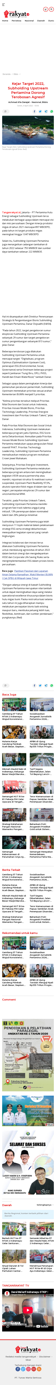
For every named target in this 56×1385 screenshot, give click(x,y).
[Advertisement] (28, 42)
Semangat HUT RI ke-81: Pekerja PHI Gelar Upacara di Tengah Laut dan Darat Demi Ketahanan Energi (13, 799)
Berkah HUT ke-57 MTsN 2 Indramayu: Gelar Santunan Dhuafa (12, 1241)
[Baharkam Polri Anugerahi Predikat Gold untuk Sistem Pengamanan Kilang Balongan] (42, 814)
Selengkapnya (44, 1205)
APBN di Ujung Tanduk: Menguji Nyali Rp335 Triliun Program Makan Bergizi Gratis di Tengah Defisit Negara (41, 744)
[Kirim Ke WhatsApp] (52, 111)
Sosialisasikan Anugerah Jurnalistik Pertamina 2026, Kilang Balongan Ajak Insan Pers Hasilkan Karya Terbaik (41, 716)
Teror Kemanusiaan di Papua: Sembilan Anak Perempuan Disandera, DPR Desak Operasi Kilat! (42, 799)
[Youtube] (33, 1369)
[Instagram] (28, 1369)
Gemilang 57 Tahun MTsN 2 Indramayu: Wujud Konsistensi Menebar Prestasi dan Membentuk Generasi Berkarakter (14, 716)
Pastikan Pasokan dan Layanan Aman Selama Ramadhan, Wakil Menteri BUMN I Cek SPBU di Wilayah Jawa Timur (27, 574)
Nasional (36, 102)
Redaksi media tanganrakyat (21, 1356)
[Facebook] (18, 1369)
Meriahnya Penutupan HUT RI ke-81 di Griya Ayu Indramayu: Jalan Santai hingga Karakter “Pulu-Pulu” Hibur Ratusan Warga (41, 1268)
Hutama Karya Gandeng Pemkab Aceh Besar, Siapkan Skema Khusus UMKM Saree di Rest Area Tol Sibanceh (13, 744)
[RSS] (39, 1369)
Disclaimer (44, 1356)
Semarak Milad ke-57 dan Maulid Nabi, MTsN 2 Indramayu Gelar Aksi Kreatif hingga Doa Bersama (42, 1241)
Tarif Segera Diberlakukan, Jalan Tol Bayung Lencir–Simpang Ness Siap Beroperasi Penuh (40, 772)
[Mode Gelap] (45, 9)
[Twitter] (23, 1369)
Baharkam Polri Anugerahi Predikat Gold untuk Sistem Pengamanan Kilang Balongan (40, 827)
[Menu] (4, 5)
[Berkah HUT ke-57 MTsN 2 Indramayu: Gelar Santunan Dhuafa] (14, 1229)
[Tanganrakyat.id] (16, 14)
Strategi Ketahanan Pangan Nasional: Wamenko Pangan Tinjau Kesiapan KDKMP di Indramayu (13, 827)
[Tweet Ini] (40, 111)
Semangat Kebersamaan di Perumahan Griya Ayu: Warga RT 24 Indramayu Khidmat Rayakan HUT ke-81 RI (13, 854)
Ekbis (45, 102)
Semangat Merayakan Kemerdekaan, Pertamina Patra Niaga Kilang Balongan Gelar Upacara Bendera (42, 854)
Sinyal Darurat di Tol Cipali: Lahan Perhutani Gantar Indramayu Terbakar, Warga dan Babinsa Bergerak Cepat (13, 1268)
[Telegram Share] (46, 111)
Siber (28, 1360)
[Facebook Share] (34, 111)
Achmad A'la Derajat (19, 102)
